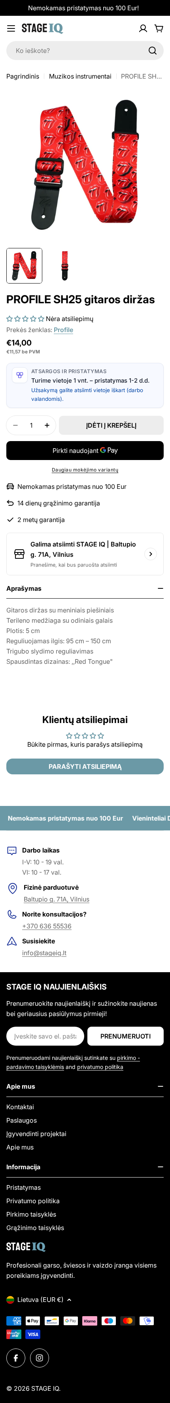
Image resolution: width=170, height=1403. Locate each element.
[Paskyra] (143, 28)
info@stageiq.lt (44, 953)
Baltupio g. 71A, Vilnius (56, 899)
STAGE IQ (45, 1388)
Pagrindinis (22, 76)
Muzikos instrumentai (80, 76)
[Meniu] (11, 28)
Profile (63, 330)
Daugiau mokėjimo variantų (85, 470)
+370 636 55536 (47, 926)
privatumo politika (100, 1066)
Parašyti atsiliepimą (85, 766)
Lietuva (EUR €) (40, 1299)
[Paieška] (152, 50)
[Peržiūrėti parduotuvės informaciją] (150, 554)
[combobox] (85, 50)
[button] (25, 319)
